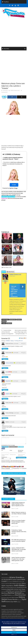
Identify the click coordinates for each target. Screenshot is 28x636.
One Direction (20, 595)
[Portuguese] (19, 466)
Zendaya (18, 601)
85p (14, 362)
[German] (4, 466)
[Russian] (18, 466)
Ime (2, 450)
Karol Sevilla (10, 587)
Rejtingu (12, 340)
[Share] (12, 97)
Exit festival (20, 581)
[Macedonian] (7, 466)
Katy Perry (15, 587)
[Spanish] (12, 466)
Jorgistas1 (8, 393)
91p (10, 393)
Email (11, 450)
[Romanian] (11, 466)
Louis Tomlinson (15, 591)
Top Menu (6, 1)
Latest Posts (11, 271)
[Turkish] (14, 466)
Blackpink (6, 579)
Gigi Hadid (7, 583)
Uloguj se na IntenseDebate (4, 446)
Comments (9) (4, 92)
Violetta (9, 323)
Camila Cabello (16, 579)
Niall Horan (7, 595)
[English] (2, 466)
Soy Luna (19, 599)
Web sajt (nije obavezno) (20, 451)
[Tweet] (21, 97)
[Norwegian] (23, 466)
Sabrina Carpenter (15, 597)
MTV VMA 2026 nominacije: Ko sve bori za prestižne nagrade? (18, 540)
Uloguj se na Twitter (21, 446)
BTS (10, 579)
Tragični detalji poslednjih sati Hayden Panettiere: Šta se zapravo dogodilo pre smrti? (18, 504)
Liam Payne (22, 589)
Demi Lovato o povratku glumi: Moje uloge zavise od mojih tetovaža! (21, 332)
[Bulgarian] (9, 466)
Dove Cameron (9, 581)
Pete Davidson (9, 597)
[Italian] (21, 466)
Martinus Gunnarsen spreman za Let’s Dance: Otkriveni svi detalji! (18, 513)
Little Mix (8, 591)
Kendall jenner (20, 587)
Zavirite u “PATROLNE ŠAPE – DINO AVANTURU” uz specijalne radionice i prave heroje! (18, 549)
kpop (8, 589)
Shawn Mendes (13, 599)
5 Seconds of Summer (5, 577)
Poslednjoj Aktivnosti (18, 340)
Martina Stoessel (14, 593)
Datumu (8, 340)
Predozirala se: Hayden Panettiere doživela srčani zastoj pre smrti (18, 531)
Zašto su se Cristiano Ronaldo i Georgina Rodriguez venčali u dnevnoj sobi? (18, 522)
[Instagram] (7, 281)
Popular (4, 321)
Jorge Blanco (9, 585)
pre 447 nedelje (15, 343)
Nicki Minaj (13, 595)
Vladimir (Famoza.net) (15, 90)
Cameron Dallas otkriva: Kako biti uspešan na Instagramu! (7, 332)
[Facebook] (5, 281)
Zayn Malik (14, 601)
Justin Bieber (19, 585)
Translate (24, 468)
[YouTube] (5, 283)
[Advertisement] (14, 33)
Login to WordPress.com (13, 446)
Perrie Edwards (3, 597)
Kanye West (6, 587)
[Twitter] (3, 281)
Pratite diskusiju (25, 338)
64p (11, 380)
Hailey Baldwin (12, 583)
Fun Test (19, 319)
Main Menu (6, 48)
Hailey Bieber (19, 583)
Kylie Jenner (14, 589)
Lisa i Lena (3, 591)
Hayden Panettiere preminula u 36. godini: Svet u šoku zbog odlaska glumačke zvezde (18, 559)
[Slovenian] (5, 466)
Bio (4, 271)
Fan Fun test (13, 319)
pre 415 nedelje (11, 421)
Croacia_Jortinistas (9, 362)
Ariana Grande (15, 577)
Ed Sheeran (15, 581)
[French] (16, 466)
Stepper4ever (8, 381)
